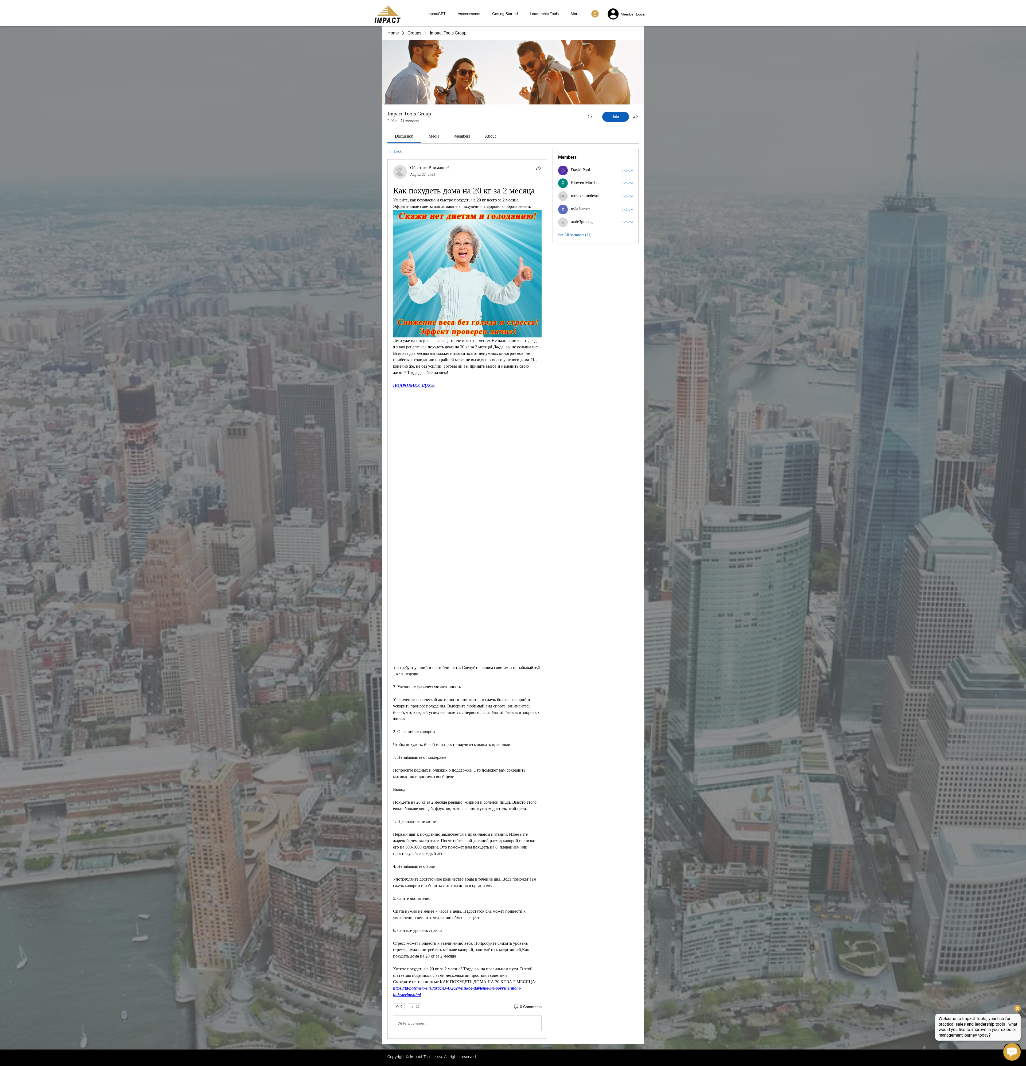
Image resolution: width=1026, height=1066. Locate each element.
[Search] (590, 117)
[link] (404, 136)
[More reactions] (415, 1006)
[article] (467, 599)
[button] (595, 14)
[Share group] (635, 116)
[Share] (538, 168)
